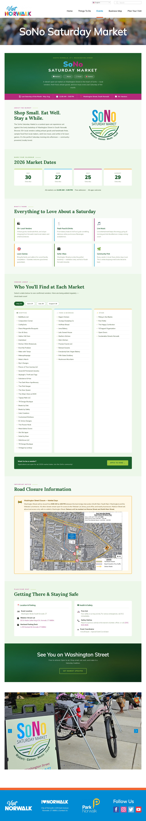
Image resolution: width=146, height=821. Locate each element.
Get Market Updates (73, 671)
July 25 (41, 304)
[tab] (64, 765)
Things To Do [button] (84, 11)
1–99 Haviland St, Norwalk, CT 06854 (33, 627)
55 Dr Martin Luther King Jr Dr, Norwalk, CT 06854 (37, 620)
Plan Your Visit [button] (134, 11)
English (97, 2)
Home (70, 11)
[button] (10, 731)
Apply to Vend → (117, 463)
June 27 (30, 304)
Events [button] (99, 11)
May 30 (19, 304)
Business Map (115, 11)
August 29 (53, 304)
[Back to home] (18, 11)
